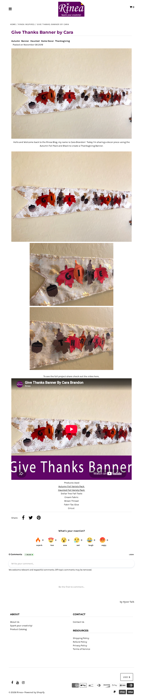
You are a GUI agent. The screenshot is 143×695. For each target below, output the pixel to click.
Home (13, 24)
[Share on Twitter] (31, 518)
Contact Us (78, 622)
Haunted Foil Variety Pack (71, 490)
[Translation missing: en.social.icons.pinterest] (39, 518)
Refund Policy (80, 642)
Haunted (35, 41)
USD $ (126, 677)
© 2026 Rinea (16, 692)
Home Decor (47, 41)
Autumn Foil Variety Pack (71, 486)
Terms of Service (81, 649)
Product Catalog (18, 629)
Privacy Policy (80, 645)
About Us (14, 622)
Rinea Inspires (26, 24)
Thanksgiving (62, 41)
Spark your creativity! (21, 625)
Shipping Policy (81, 638)
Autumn (15, 41)
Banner (25, 41)
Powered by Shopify (34, 692)
